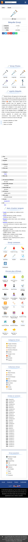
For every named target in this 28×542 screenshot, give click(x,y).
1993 (7, 446)
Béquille (9, 7)
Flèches (8, 387)
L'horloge (9, 389)
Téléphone (9, 467)
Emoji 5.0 (11, 420)
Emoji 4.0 (11, 422)
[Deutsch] (16, 486)
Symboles (9, 358)
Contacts (16, 482)
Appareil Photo (10, 461)
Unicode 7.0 (11, 431)
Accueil (3, 482)
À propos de (9, 482)
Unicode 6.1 (11, 433)
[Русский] (19, 486)
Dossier (8, 473)
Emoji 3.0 (11, 425)
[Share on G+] (8, 33)
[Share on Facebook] (3, 33)
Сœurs (8, 370)
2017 (7, 418)
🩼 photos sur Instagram (7, 122)
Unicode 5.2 (11, 436)
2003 (7, 441)
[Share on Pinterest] (11, 33)
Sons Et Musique (10, 376)
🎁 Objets (9, 101)
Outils (8, 385)
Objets (3, 7)
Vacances (9, 374)
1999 (7, 444)
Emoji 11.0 (11, 417)
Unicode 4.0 (11, 441)
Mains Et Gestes (10, 372)
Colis (8, 463)
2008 (7, 438)
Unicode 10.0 (12, 418)
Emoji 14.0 (11, 402)
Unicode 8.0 (11, 430)
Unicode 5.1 (11, 438)
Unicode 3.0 (11, 444)
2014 (7, 431)
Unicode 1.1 (11, 446)
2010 (7, 434)
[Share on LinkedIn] (13, 33)
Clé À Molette (10, 469)
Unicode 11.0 (12, 415)
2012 (7, 433)
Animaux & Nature (11, 347)
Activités (9, 352)
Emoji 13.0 (11, 407)
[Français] (18, 486)
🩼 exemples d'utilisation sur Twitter (9, 120)
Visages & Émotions (11, 343)
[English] (14, 486)
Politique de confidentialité (16, 540)
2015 (7, 426)
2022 (7, 399)
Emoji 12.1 (11, 410)
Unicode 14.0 (11, 98)
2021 (17, 98)
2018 (7, 415)
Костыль (5, 222)
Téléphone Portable (11, 456)
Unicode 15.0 (12, 401)
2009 (7, 436)
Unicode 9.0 (11, 423)
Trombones (9, 475)
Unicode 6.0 (11, 434)
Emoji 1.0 (11, 428)
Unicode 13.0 (12, 409)
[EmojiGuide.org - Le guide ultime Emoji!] (2, 2)
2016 (7, 422)
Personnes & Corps (11, 345)
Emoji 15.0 (11, 399)
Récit (8, 378)
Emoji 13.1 (11, 405)
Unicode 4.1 (11, 439)
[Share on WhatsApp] (16, 33)
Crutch (4, 212)
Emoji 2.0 (11, 426)
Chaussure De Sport (11, 465)
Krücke (4, 215)
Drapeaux (9, 360)
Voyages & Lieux (10, 354)
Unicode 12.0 (12, 412)
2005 (7, 439)
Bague (8, 471)
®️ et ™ (10, 486)
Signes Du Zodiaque (11, 381)
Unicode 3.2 (11, 443)
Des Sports (9, 383)
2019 (7, 410)
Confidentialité (23, 482)
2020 (7, 405)
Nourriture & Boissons (11, 349)
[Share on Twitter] (6, 33)
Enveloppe (9, 458)
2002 (7, 443)
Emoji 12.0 (11, 413)
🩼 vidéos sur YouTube (7, 124)
